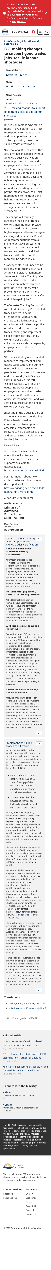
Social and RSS (10, 1198)
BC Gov (29, 1193)
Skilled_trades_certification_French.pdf (26, 1003)
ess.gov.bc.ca (19, 21)
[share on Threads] (23, 86)
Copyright (30, 1210)
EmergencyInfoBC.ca (26, 14)
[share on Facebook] (7, 86)
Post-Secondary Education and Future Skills (21, 42)
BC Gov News (20, 31)
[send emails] (34, 86)
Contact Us (31, 1214)
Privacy (29, 1202)
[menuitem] (14, 1193)
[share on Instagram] (18, 86)
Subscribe (8, 1193)
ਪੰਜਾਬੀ (25, 74)
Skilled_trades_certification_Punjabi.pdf (27, 1008)
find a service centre (25, 1180)
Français (13, 74)
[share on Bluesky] (28, 86)
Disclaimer (31, 1198)
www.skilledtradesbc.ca (20, 914)
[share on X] (12, 86)
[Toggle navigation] (40, 32)
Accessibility (32, 1206)
